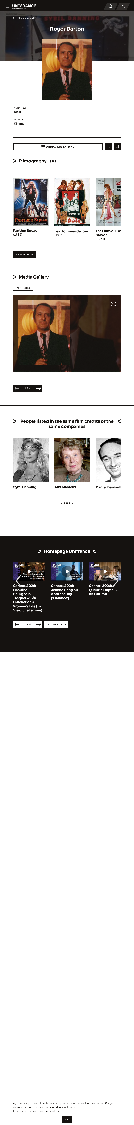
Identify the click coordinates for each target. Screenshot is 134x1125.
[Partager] (108, 146)
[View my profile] (123, 6)
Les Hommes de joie (71, 231)
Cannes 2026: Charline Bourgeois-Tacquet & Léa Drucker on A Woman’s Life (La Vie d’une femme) (27, 598)
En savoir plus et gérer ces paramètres (36, 1111)
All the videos (56, 624)
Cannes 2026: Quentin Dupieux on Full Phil (103, 590)
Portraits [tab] (23, 287)
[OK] (67, 1119)
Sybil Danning (24, 487)
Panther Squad (25, 231)
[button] (113, 304)
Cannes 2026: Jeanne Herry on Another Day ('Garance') (64, 592)
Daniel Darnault (109, 487)
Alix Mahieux (65, 487)
